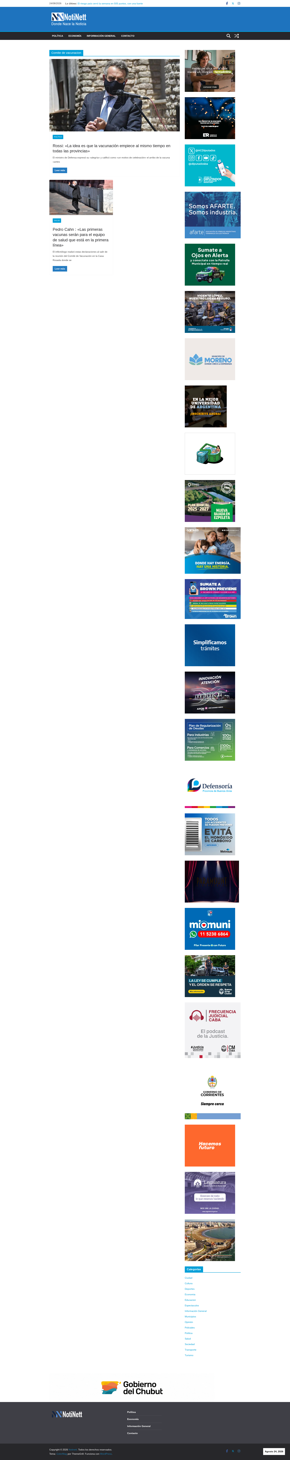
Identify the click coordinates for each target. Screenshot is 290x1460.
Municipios (190, 1316)
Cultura (188, 1283)
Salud (57, 220)
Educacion (190, 1300)
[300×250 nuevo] (210, 626)
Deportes (190, 1289)
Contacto (127, 36)
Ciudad (188, 1277)
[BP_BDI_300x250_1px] (210, 434)
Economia (190, 1294)
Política (57, 36)
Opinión (189, 1322)
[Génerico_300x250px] (210, 52)
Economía (74, 36)
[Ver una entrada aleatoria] (237, 36)
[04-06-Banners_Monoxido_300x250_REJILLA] (210, 815)
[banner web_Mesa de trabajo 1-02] (213, 1065)
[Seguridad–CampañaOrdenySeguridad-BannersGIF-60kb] (210, 957)
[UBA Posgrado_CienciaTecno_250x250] (206, 387)
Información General (101, 36)
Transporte (190, 1349)
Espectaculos (192, 1305)
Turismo (189, 1355)
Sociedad (190, 1344)
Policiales (190, 1327)
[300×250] (210, 99)
